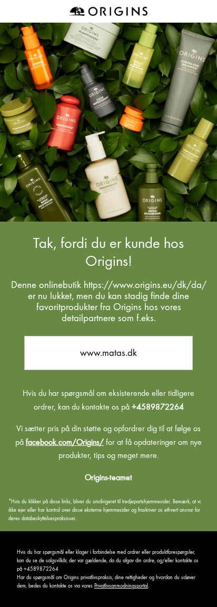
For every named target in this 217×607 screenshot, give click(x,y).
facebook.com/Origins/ (65, 442)
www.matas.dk (108, 352)
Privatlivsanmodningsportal (121, 586)
